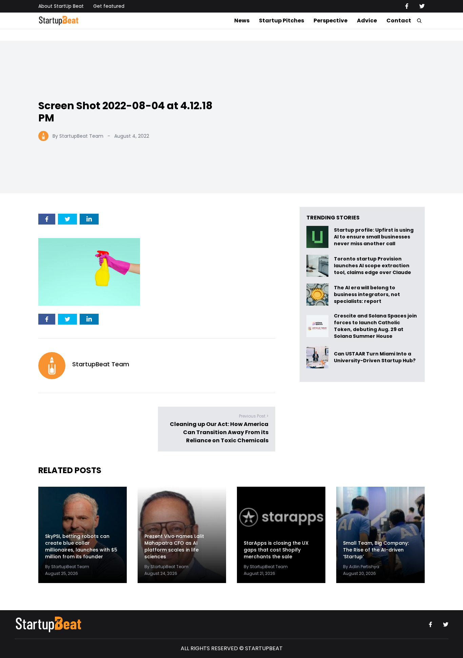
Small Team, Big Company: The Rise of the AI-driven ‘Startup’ (376, 550)
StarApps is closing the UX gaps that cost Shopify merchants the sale (276, 550)
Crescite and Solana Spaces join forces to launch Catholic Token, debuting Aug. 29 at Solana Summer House (375, 326)
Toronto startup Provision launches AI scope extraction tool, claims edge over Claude (373, 266)
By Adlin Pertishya (361, 566)
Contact (398, 20)
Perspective (330, 20)
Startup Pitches (281, 20)
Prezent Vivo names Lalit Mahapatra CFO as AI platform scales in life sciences (174, 546)
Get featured (108, 6)
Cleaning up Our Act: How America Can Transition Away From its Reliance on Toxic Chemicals (219, 432)
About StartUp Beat (61, 6)
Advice (367, 20)
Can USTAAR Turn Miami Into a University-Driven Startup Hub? (375, 357)
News (241, 20)
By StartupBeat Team (78, 136)
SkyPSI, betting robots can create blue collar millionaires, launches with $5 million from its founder (81, 546)
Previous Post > (253, 416)
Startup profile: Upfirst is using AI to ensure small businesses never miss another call (374, 237)
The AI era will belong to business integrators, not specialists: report (367, 295)
